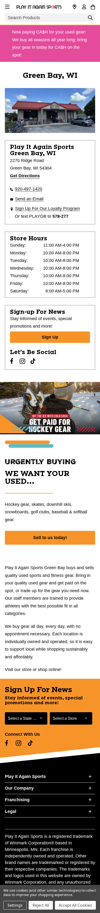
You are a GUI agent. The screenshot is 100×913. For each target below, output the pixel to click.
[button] (7, 6)
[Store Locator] (74, 7)
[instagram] (22, 361)
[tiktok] (33, 361)
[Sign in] (84, 7)
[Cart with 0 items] (93, 6)
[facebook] (12, 361)
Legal (10, 811)
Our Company (19, 788)
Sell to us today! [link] (50, 537)
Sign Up (50, 337)
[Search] (90, 19)
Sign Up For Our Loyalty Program (47, 208)
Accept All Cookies (75, 905)
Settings (15, 905)
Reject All (41, 905)
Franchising (17, 799)
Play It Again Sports (25, 776)
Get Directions (25, 175)
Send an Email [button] (29, 198)
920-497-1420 (28, 188)
